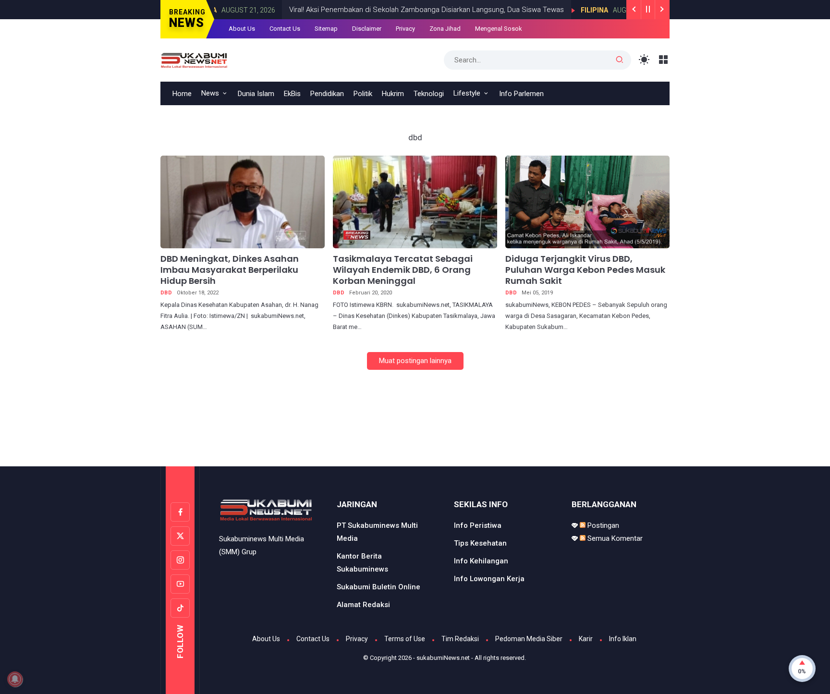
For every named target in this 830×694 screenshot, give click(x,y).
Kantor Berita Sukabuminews (362, 562)
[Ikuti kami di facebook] (180, 512)
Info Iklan (622, 639)
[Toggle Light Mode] (644, 59)
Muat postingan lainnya (415, 360)
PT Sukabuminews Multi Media (377, 532)
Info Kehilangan (481, 561)
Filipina (573, 10)
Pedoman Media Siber (528, 639)
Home (182, 93)
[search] (619, 60)
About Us (242, 28)
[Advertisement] (415, 426)
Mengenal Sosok (498, 28)
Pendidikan (327, 93)
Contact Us (284, 28)
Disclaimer (366, 28)
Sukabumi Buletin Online (378, 587)
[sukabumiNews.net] (196, 59)
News (210, 93)
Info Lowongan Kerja (489, 578)
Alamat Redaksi (363, 604)
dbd (166, 293)
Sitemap (326, 28)
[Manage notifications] (15, 679)
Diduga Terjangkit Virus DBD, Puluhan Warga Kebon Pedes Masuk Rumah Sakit (585, 270)
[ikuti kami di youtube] (180, 584)
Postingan (602, 525)
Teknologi (429, 93)
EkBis (292, 93)
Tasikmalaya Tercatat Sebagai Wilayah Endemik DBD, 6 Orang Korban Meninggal (403, 270)
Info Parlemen (521, 93)
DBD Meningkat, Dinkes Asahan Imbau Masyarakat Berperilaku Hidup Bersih (229, 270)
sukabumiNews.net (443, 657)
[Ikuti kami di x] (180, 536)
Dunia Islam (256, 93)
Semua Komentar (614, 538)
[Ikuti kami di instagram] (180, 560)
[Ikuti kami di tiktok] (180, 608)
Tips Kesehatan (480, 543)
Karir (586, 639)
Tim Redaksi (460, 639)
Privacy (405, 28)
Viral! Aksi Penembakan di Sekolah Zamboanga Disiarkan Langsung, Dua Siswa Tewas (406, 9)
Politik (363, 93)
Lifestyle (466, 93)
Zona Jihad (445, 28)
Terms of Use (404, 639)
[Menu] (664, 59)
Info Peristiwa (477, 525)
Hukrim (393, 93)
